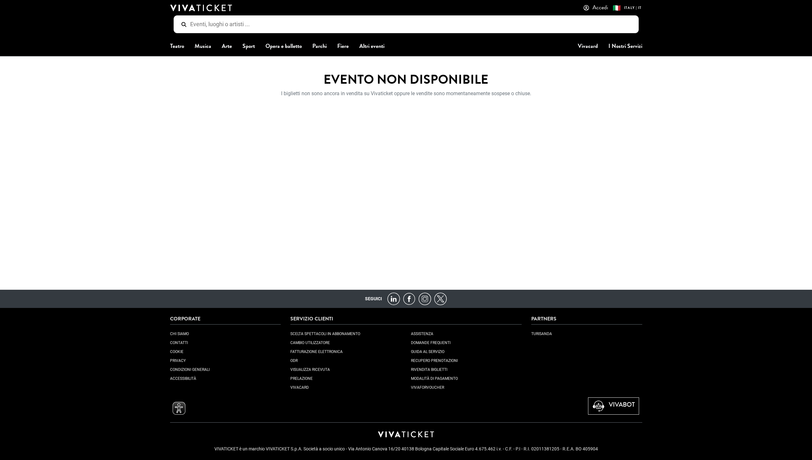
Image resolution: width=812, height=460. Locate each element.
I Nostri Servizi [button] (625, 46)
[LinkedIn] (393, 298)
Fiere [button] (343, 46)
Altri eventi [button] (371, 46)
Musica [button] (203, 46)
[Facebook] (409, 298)
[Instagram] (424, 298)
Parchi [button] (319, 46)
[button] (179, 408)
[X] (440, 298)
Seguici (373, 298)
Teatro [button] (177, 46)
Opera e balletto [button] (283, 46)
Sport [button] (248, 46)
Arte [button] (227, 46)
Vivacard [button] (588, 46)
